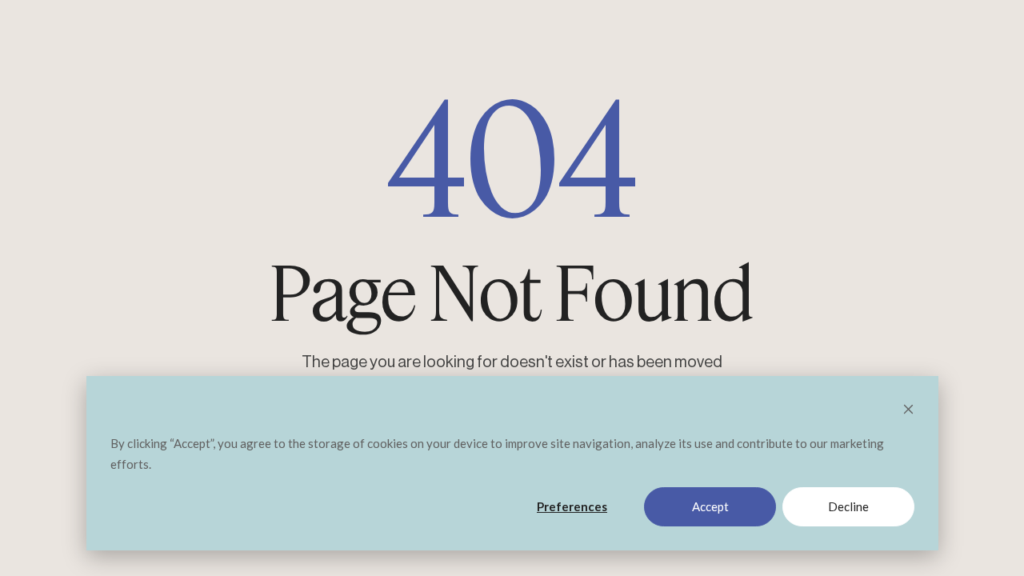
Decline (848, 506)
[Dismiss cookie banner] (908, 410)
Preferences (572, 506)
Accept (710, 506)
